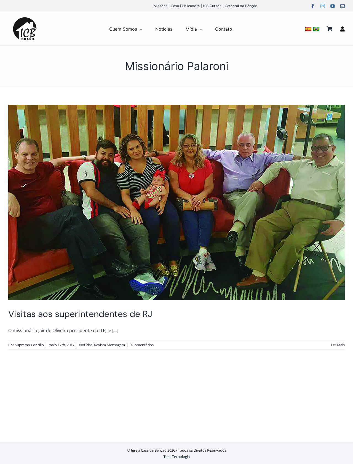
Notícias (85, 344)
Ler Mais (338, 344)
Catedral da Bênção (241, 6)
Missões (160, 6)
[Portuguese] (317, 29)
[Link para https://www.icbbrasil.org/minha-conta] (342, 28)
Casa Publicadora (185, 6)
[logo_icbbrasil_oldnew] (25, 17)
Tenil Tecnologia (177, 456)
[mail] (342, 6)
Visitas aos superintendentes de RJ (80, 314)
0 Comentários (142, 344)
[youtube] (332, 6)
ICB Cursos (212, 6)
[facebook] (313, 6)
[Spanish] (309, 29)
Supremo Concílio (29, 344)
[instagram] (322, 6)
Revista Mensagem (109, 344)
